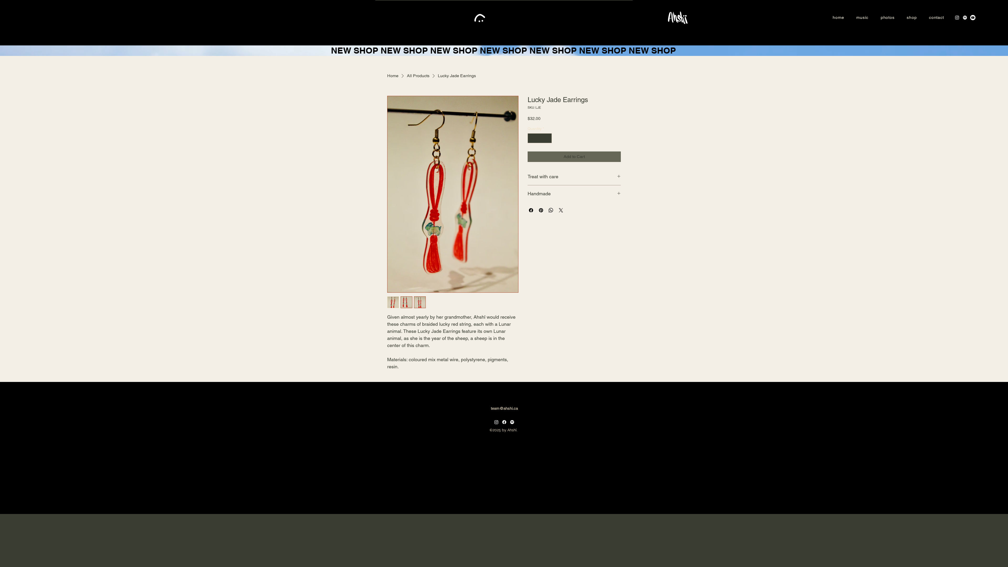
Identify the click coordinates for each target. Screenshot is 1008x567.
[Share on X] (561, 210)
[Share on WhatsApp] (551, 210)
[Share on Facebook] (531, 210)
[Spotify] (965, 17)
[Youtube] (972, 17)
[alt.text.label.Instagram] (957, 17)
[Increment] (547, 138)
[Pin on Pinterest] (541, 210)
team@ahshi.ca (504, 408)
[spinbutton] (539, 138)
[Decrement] (531, 138)
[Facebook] (504, 422)
